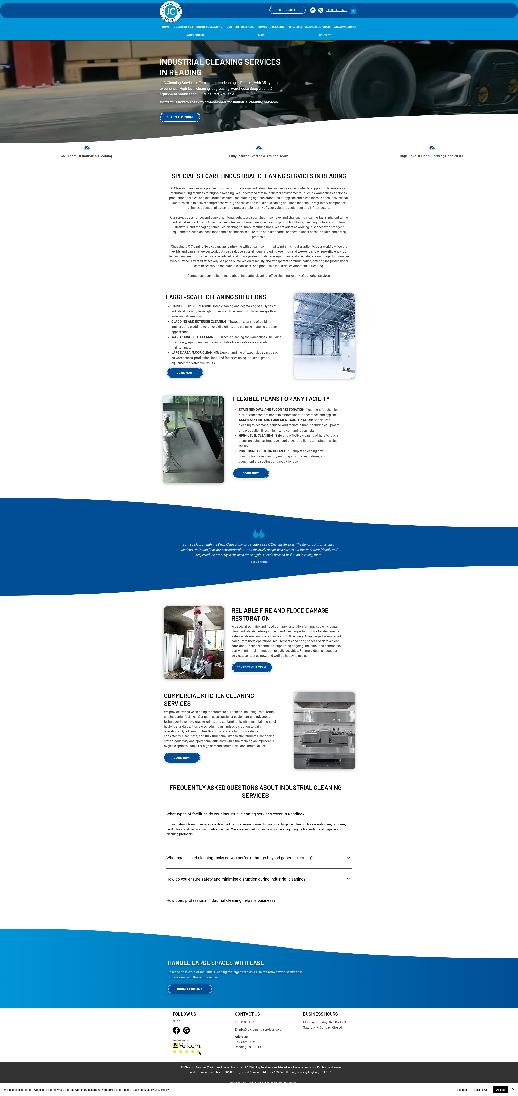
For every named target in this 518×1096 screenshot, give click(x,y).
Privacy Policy (160, 1090)
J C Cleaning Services (178, 83)
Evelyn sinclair (260, 561)
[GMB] (186, 1030)
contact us (251, 656)
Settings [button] (461, 1090)
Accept (500, 1090)
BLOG (177, 1021)
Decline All (480, 1090)
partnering (234, 246)
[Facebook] (176, 1030)
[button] (287, 10)
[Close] (513, 1089)
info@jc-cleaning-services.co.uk (260, 1029)
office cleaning (279, 276)
